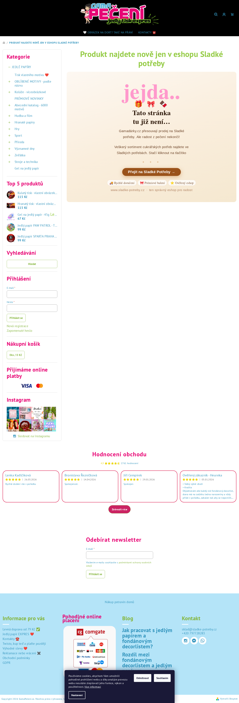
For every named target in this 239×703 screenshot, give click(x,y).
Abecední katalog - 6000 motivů (31, 107)
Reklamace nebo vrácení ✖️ (22, 653)
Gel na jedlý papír (27, 168)
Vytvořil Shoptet (229, 698)
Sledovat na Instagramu (34, 436)
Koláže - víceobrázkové (30, 92)
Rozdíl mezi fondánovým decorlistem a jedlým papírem (147, 662)
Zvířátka (20, 155)
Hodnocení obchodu (119, 454)
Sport (18, 135)
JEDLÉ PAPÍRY (21, 67)
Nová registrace (17, 326)
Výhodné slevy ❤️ (15, 648)
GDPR (7, 663)
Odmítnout (142, 678)
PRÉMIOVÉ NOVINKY (29, 99)
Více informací (92, 686)
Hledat (32, 264)
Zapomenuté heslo (19, 331)
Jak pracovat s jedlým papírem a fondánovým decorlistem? (147, 638)
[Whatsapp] (202, 640)
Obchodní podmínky (16, 658)
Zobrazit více (119, 509)
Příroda (19, 142)
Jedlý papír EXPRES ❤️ (18, 634)
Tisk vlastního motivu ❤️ (32, 75)
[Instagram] (185, 640)
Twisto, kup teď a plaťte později (24, 644)
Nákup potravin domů (119, 602)
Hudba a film (23, 116)
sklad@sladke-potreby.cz (199, 629)
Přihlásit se (16, 318)
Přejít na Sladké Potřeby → (151, 172)
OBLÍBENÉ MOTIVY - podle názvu (33, 83)
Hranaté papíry (25, 122)
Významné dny (25, 149)
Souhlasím (162, 678)
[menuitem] (108, 32)
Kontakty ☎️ (11, 639)
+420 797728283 (193, 633)
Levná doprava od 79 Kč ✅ (21, 629)
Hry (17, 129)
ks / (16, 355)
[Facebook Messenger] (194, 640)
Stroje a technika (26, 162)
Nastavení (77, 695)
